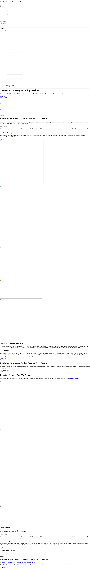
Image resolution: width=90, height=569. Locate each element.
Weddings (11, 42)
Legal (6, 69)
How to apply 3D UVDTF (18, 64)
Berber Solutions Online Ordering (13, 38)
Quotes (11, 46)
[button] (38, 28)
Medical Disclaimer (13, 83)
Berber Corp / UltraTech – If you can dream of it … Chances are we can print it (17, 1)
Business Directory (9, 68)
